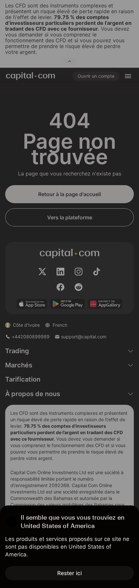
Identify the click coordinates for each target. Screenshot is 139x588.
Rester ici (69, 573)
